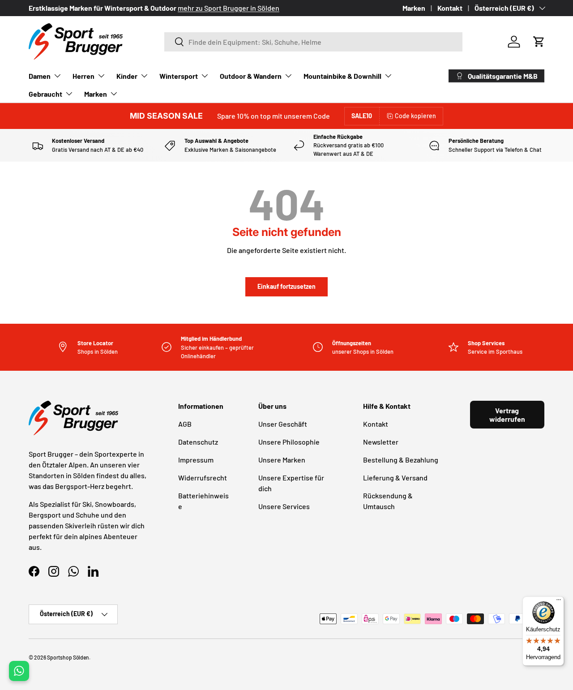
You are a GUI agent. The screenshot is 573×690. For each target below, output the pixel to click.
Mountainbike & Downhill (342, 76)
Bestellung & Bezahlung (400, 459)
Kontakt (449, 8)
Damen (40, 76)
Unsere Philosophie (289, 441)
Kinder (126, 76)
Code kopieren (415, 116)
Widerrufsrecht (202, 477)
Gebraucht (45, 94)
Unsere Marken (281, 459)
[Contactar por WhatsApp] (19, 671)
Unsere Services (284, 506)
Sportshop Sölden (68, 657)
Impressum (196, 459)
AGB (185, 424)
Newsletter (380, 441)
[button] (539, 41)
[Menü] (558, 601)
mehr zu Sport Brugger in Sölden (228, 8)
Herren (83, 76)
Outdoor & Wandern (251, 76)
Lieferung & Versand (395, 477)
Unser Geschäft (282, 424)
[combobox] (313, 41)
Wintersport (178, 76)
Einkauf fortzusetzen (286, 286)
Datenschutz (198, 441)
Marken (413, 8)
